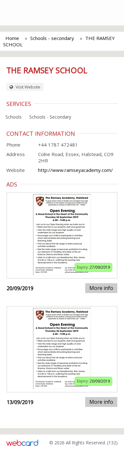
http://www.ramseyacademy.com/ (75, 170)
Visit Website (27, 87)
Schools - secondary (52, 38)
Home (12, 38)
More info (101, 287)
